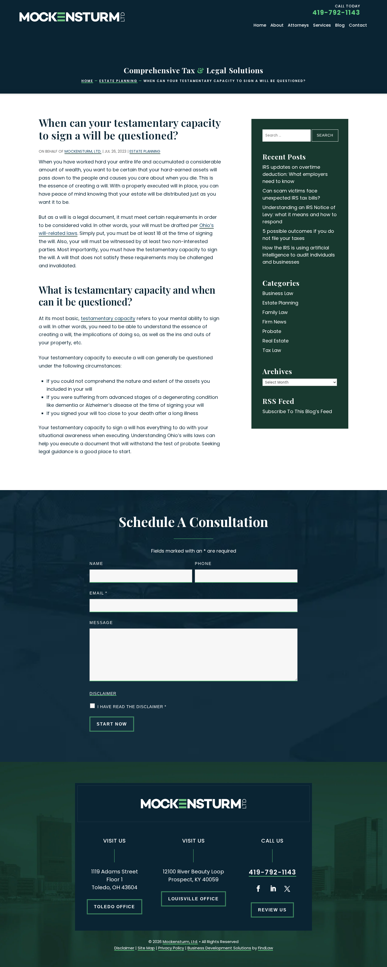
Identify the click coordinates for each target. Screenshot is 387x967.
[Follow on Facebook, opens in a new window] (258, 888)
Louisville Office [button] (193, 899)
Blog (340, 25)
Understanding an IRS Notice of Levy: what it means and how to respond (299, 214)
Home (260, 25)
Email (98, 593)
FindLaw (265, 948)
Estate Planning (145, 151)
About (277, 25)
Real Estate (275, 340)
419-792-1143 (336, 12)
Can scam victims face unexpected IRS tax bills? (291, 194)
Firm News (274, 321)
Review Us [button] (272, 910)
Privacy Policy (171, 948)
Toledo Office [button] (114, 907)
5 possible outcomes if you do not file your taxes (298, 234)
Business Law (277, 293)
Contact (358, 25)
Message (101, 622)
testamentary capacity (108, 318)
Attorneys (298, 25)
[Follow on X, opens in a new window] (287, 889)
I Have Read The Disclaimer (131, 706)
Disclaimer (103, 693)
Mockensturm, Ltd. (82, 151)
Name (96, 563)
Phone (203, 563)
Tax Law (271, 350)
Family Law (275, 312)
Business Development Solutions (219, 948)
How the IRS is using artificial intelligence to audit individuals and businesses (298, 254)
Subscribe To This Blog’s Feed (297, 411)
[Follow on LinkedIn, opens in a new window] (273, 888)
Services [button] (322, 25)
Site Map (146, 948)
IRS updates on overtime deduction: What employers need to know (295, 174)
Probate (271, 331)
